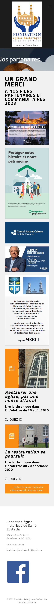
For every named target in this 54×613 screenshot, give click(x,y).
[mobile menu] (49, 6)
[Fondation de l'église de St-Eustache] (27, 24)
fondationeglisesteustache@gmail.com (24, 550)
